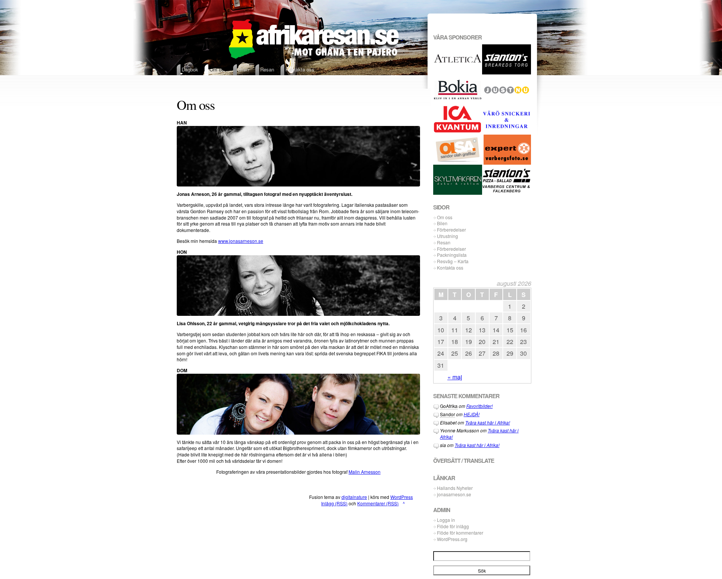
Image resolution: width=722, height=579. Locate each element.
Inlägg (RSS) (334, 503)
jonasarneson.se (454, 494)
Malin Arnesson (365, 471)
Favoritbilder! (479, 406)
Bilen (442, 223)
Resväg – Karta (453, 261)
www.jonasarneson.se (240, 241)
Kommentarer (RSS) (378, 503)
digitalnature (354, 497)
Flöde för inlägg (453, 526)
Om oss (444, 217)
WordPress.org (452, 539)
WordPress (401, 497)
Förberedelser (451, 230)
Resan (443, 242)
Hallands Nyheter (455, 488)
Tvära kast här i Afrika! (487, 422)
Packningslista (452, 255)
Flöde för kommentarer (460, 533)
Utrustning (447, 236)
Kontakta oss (450, 268)
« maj (454, 377)
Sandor (447, 414)
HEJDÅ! (471, 414)
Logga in (446, 520)
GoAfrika (449, 406)
